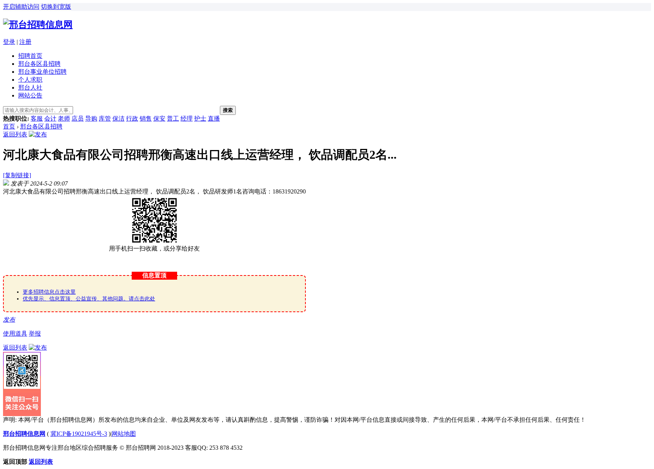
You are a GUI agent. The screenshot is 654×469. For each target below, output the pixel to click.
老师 (64, 118)
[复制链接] (17, 175)
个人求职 (30, 79)
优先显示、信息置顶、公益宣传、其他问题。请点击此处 (89, 299)
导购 (91, 118)
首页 (9, 126)
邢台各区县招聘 (39, 63)
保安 (159, 118)
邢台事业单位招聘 (42, 71)
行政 (132, 118)
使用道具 (15, 333)
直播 (214, 118)
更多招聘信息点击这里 (49, 292)
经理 (187, 118)
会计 (50, 118)
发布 (9, 319)
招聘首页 (30, 56)
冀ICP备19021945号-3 (78, 433)
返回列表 (15, 134)
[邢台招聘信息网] (38, 24)
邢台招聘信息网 (24, 433)
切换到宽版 (56, 6)
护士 (200, 118)
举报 (35, 333)
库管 (105, 118)
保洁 (118, 118)
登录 (9, 42)
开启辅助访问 (21, 6)
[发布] (38, 134)
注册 (25, 42)
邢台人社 (30, 87)
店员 (78, 118)
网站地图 (124, 433)
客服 (37, 118)
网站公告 (30, 95)
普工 (173, 118)
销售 (146, 118)
